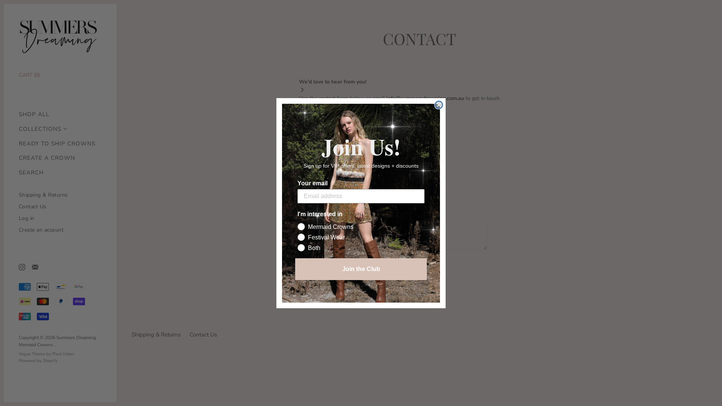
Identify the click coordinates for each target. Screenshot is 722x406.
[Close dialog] (439, 105)
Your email (312, 183)
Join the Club (361, 269)
